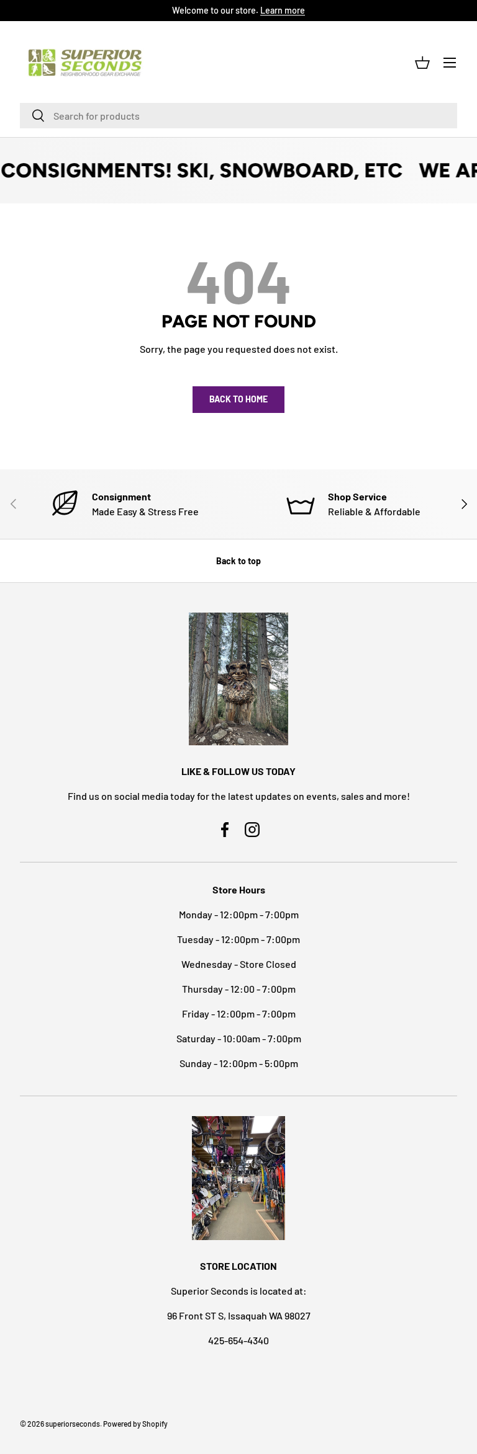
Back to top (238, 561)
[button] (422, 62)
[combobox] (238, 115)
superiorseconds (72, 1423)
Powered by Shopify (135, 1423)
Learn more (282, 10)
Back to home (238, 399)
